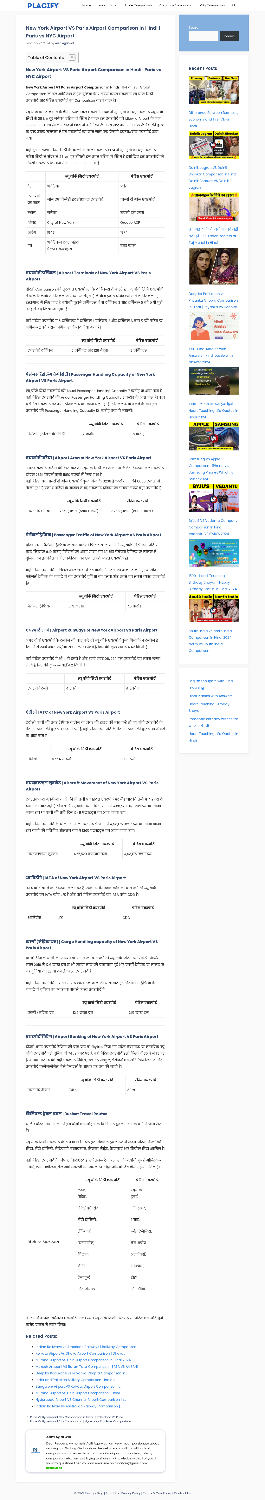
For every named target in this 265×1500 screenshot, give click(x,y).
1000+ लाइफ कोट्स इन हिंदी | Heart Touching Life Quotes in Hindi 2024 (213, 411)
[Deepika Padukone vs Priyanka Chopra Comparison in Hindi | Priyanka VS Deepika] (214, 267)
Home (86, 5)
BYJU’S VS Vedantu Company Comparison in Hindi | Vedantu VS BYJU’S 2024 (213, 527)
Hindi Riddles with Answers (211, 696)
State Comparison (138, 5)
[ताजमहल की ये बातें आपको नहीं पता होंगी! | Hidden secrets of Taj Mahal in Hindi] (214, 208)
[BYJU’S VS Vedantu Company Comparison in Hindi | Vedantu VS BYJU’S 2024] (214, 499)
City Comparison (212, 5)
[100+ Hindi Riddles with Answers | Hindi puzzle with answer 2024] (214, 327)
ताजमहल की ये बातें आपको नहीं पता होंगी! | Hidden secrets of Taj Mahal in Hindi (213, 236)
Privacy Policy (130, 1493)
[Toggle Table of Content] (70, 57)
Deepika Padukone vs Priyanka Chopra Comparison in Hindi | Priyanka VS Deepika (213, 300)
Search (195, 27)
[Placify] (43, 5)
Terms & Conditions (157, 1493)
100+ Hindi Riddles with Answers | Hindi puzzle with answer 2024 (211, 355)
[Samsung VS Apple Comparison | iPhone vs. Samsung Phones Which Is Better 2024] (214, 437)
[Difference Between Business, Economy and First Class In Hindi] (214, 91)
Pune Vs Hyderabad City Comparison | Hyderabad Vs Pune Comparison (80, 1421)
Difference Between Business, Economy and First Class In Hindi (213, 119)
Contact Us (182, 1493)
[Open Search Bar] (234, 5)
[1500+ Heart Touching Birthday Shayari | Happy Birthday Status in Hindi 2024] (214, 554)
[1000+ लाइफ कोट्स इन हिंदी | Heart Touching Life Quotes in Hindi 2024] (214, 382)
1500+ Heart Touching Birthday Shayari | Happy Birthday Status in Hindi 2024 (213, 582)
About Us (105, 5)
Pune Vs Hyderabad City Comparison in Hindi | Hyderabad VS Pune (76, 1417)
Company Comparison (175, 5)
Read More (54, 1468)
